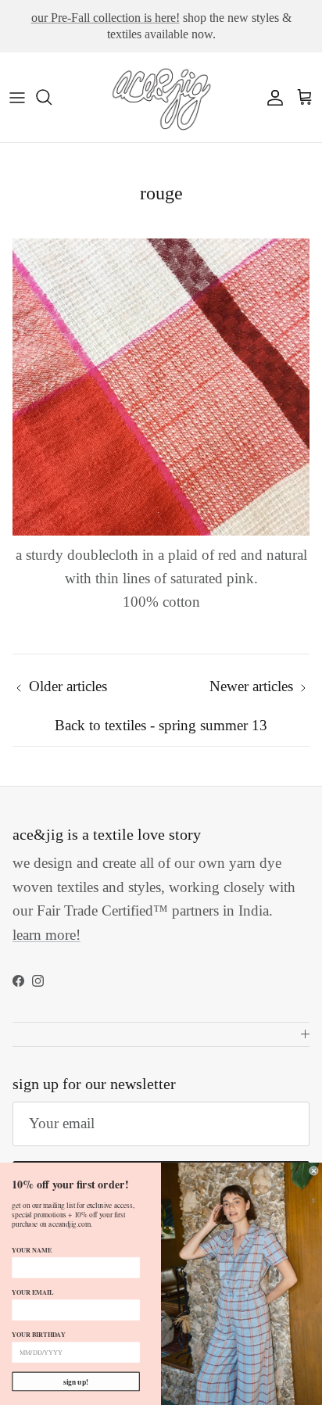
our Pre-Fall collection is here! (105, 17)
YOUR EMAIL (32, 1291)
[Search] (51, 97)
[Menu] (17, 97)
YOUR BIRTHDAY (38, 1334)
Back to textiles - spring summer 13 (161, 725)
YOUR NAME (32, 1249)
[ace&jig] (161, 97)
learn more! (46, 935)
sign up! (75, 1381)
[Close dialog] (314, 1171)
